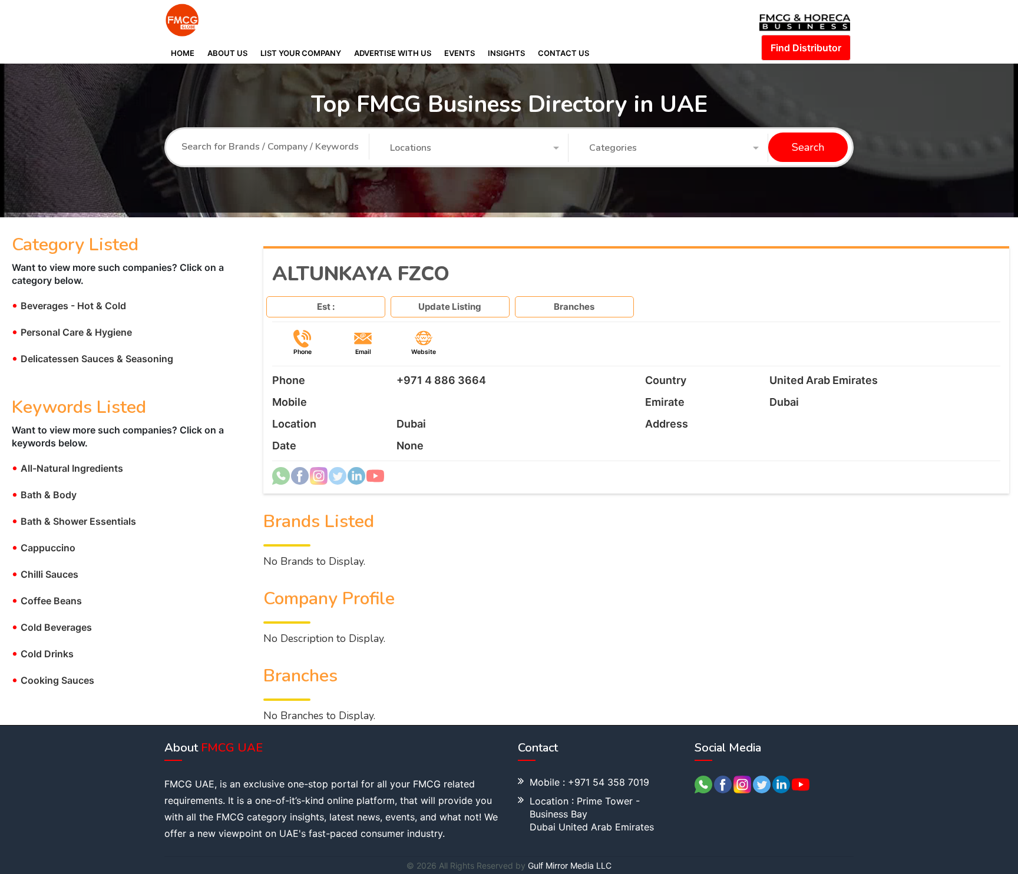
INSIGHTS (506, 53)
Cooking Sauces (53, 680)
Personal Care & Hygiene (72, 332)
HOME (182, 53)
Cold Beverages (52, 627)
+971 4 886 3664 (441, 380)
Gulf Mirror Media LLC (570, 865)
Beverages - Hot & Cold (69, 306)
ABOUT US (227, 53)
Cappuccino (43, 548)
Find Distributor (806, 48)
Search (808, 148)
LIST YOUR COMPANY (300, 53)
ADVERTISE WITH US (392, 53)
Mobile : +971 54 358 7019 (589, 782)
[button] (475, 148)
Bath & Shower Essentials (74, 521)
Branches (574, 306)
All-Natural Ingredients (67, 468)
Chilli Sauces (45, 574)
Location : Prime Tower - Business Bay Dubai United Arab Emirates (592, 814)
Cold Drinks (43, 654)
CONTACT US (563, 53)
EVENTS (459, 53)
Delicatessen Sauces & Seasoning (92, 359)
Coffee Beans (47, 601)
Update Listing (449, 306)
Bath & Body (44, 495)
